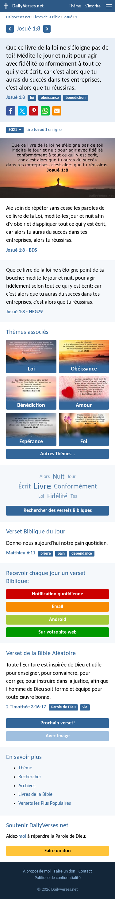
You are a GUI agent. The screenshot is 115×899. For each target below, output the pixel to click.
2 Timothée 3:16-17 (26, 707)
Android (57, 619)
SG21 (13, 130)
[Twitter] (23, 112)
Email (57, 606)
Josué (67, 17)
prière (45, 554)
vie (84, 707)
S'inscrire (93, 6)
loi (32, 98)
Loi (41, 496)
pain (61, 554)
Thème (75, 6)
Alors (45, 476)
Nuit (58, 476)
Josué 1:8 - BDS (21, 250)
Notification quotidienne (57, 594)
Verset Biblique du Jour (35, 532)
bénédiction (76, 98)
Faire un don (57, 850)
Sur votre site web (57, 632)
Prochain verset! (57, 723)
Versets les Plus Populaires (44, 803)
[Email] (58, 112)
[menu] (109, 8)
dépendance (81, 554)
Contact (85, 871)
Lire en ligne (44, 130)
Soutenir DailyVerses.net (37, 826)
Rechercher (29, 777)
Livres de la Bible (46, 17)
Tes (74, 496)
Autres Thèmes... (57, 454)
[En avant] (47, 29)
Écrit (24, 486)
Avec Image (58, 736)
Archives (26, 786)
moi (22, 836)
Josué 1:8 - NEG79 (24, 312)
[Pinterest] (35, 112)
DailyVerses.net (18, 17)
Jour (71, 476)
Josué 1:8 (15, 97)
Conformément (75, 486)
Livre (42, 486)
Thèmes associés (27, 332)
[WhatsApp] (46, 111)
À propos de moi (37, 871)
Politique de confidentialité (58, 878)
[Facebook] (12, 112)
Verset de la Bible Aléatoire (41, 653)
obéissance (50, 98)
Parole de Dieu (63, 707)
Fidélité (57, 496)
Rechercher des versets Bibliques (58, 510)
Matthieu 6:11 (20, 553)
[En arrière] (10, 29)
